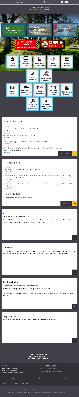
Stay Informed (40, 329)
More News (66, 203)
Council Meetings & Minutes (40, 226)
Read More (6, 131)
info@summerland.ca (55, 372)
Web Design (46, 393)
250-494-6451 (51, 366)
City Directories (40, 295)
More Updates (65, 153)
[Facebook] (39, 378)
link (13, 198)
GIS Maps (40, 260)
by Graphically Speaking (57, 393)
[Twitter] (66, 378)
